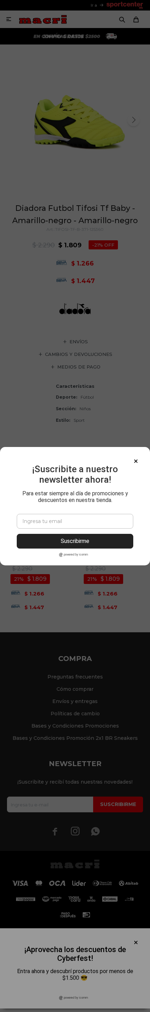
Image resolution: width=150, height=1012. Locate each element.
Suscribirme (75, 541)
